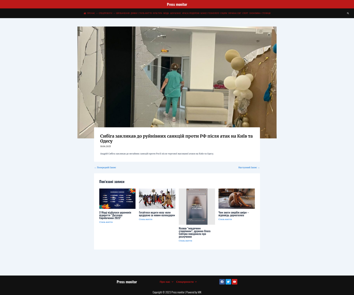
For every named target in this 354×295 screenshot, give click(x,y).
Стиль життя (145, 13)
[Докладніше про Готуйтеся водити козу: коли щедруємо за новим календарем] (157, 198)
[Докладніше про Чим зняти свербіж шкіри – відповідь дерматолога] (236, 198)
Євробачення (123, 13)
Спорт (245, 13)
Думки (134, 13)
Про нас (91, 13)
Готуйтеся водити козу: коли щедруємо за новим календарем (157, 213)
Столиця (266, 13)
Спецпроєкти (105, 13)
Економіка (255, 13)
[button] (96, 13)
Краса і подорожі (190, 13)
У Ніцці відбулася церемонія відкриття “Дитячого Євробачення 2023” (115, 215)
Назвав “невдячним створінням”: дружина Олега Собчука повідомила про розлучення (194, 232)
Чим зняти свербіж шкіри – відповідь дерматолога (233, 213)
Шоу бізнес (175, 13)
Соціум (223, 13)
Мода (166, 13)
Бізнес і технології (210, 13)
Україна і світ (234, 13)
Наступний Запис (249, 167)
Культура (157, 13)
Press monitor (177, 4)
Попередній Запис (105, 167)
